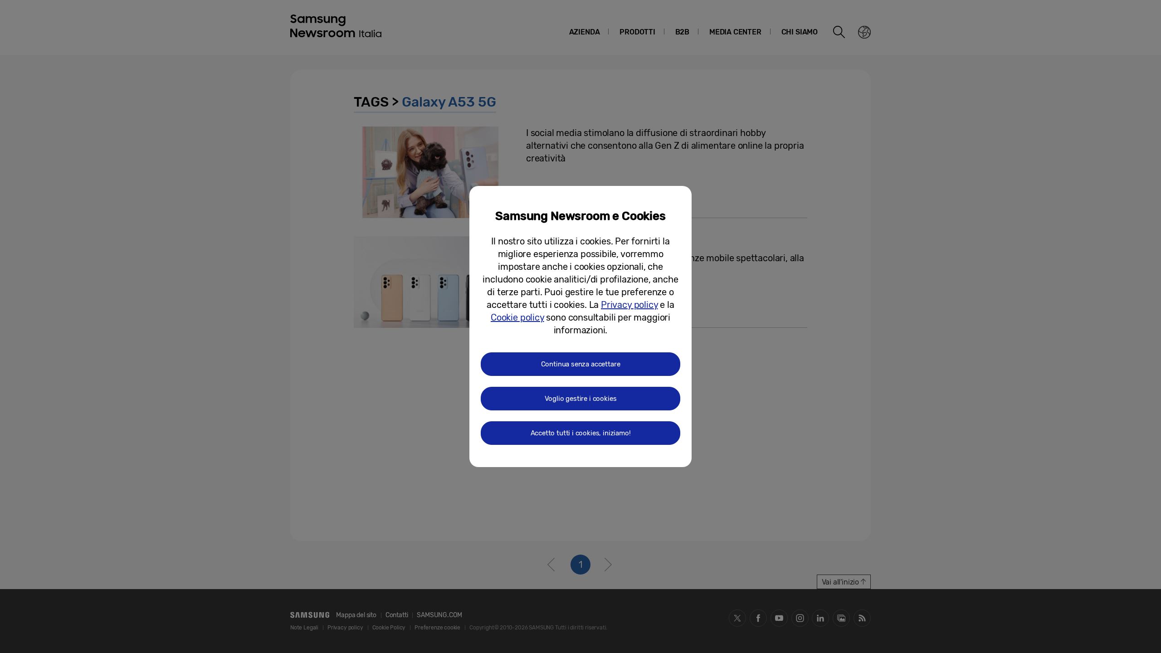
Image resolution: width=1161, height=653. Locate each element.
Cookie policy (517, 317)
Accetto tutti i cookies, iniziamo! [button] (581, 433)
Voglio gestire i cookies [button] (581, 399)
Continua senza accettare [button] (580, 364)
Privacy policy (629, 304)
